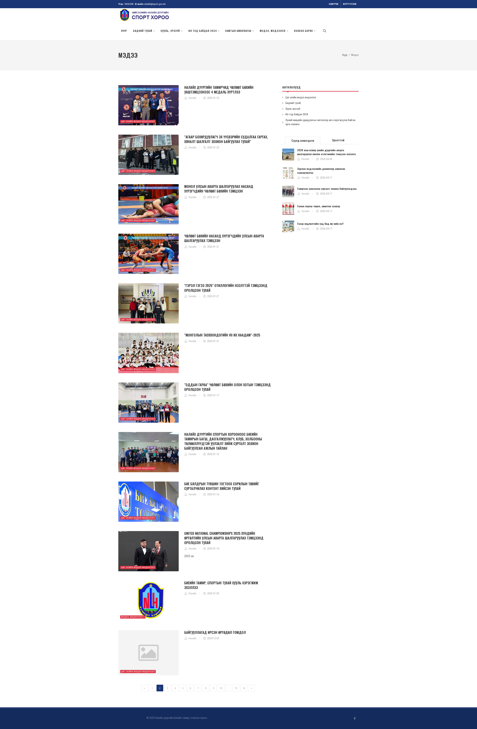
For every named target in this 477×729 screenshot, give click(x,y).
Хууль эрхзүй (292, 108)
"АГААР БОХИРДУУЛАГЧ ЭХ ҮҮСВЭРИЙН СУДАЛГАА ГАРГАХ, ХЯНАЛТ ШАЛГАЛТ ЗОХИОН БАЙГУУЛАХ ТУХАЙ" (226, 139)
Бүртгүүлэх (349, 4)
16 (244, 688)
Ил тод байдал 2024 (296, 114)
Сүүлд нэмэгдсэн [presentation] (302, 140)
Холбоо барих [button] (304, 31)
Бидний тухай (293, 103)
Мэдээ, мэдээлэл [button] (273, 31)
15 (236, 688)
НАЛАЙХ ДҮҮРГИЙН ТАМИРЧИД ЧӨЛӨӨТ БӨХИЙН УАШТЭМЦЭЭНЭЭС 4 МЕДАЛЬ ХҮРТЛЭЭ (218, 89)
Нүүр (124, 31)
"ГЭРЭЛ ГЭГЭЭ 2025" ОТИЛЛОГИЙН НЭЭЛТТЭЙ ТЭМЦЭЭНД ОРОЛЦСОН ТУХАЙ (225, 288)
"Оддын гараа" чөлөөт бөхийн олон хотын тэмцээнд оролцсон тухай (227, 387)
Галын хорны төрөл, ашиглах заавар (318, 206)
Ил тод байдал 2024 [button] (203, 31)
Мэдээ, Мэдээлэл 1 (133, 617)
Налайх (305, 159)
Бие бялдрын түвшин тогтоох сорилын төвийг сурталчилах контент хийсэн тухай (221, 486)
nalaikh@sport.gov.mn (155, 4)
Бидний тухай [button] (143, 31)
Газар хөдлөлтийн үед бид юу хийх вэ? (320, 223)
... (228, 688)
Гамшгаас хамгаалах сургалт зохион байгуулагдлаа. (327, 188)
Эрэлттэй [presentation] (338, 140)
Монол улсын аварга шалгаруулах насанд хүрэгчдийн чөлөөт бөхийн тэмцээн (218, 188)
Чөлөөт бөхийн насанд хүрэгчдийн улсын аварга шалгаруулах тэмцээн (224, 238)
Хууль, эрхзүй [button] (171, 31)
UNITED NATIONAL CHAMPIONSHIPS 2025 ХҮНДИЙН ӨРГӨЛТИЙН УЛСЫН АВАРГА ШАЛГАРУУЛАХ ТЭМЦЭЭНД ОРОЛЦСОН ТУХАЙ (223, 538)
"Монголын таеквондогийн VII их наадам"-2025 (222, 335)
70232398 (128, 4)
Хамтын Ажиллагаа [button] (238, 31)
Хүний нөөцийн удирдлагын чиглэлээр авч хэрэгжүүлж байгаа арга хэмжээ (320, 122)
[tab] (302, 140)
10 (221, 688)
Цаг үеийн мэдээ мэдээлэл (138, 121)
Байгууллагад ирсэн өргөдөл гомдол (215, 632)
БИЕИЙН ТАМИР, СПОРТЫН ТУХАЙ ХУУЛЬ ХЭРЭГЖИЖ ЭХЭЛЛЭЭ (221, 585)
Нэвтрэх (333, 4)
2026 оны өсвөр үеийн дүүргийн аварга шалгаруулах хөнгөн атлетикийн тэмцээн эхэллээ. (326, 152)
